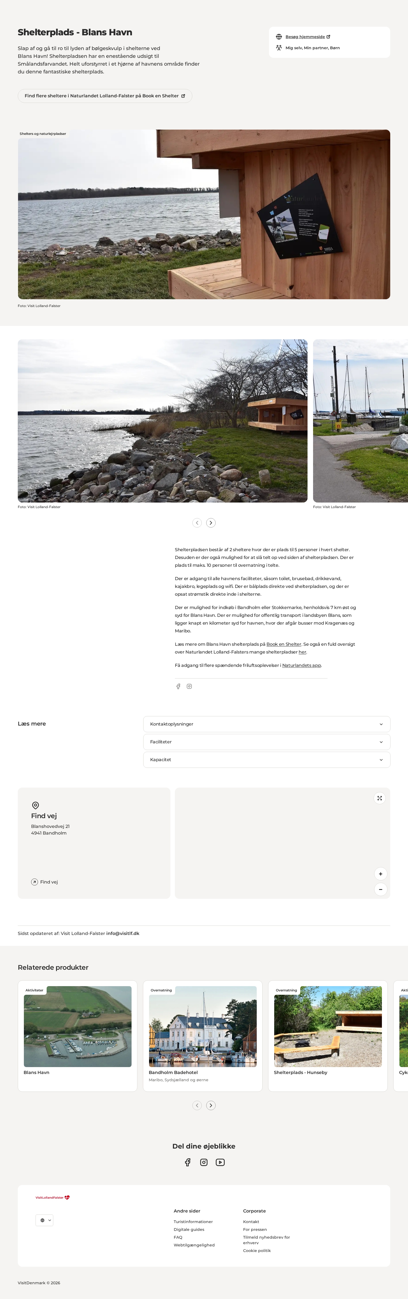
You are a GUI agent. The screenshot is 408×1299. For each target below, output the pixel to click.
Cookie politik (257, 1250)
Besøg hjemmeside (305, 36)
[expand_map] (380, 798)
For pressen (255, 1229)
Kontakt (251, 1221)
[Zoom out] (380, 889)
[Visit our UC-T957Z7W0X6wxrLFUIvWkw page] (220, 1162)
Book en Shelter (283, 644)
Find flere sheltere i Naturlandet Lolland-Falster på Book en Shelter (102, 95)
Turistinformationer (193, 1221)
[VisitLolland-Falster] (53, 1197)
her (302, 652)
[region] (282, 843)
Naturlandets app (301, 665)
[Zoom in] (380, 873)
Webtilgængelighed (194, 1245)
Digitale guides (189, 1229)
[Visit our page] (187, 1162)
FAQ (178, 1237)
